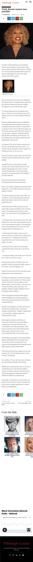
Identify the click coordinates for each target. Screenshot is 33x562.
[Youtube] (23, 555)
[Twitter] (13, 18)
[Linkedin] (16, 555)
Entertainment (6, 7)
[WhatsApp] (21, 18)
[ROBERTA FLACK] (16, 86)
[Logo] (16, 544)
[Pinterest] (17, 18)
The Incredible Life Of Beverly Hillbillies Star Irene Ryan (12, 434)
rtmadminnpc (6, 14)
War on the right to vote (24, 403)
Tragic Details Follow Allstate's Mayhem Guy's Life (12, 455)
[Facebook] (9, 18)
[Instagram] (13, 555)
